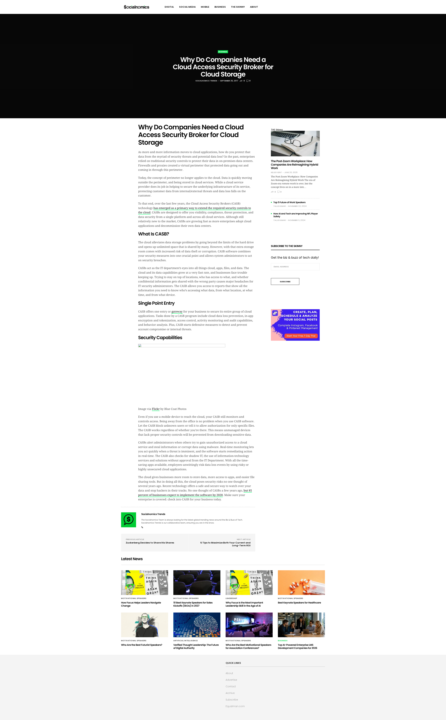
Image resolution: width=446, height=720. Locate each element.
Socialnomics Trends (206, 80)
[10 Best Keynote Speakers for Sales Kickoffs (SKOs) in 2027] (196, 582)
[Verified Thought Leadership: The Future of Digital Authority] (196, 625)
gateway (176, 311)
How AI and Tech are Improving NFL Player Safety (295, 215)
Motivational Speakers (134, 598)
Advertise (231, 680)
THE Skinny (238, 7)
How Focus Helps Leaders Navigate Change (141, 604)
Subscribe (232, 699)
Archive (230, 693)
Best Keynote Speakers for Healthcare (299, 602)
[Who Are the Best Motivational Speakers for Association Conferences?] (249, 625)
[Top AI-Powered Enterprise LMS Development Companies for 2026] (301, 625)
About (254, 7)
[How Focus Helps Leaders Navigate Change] (144, 582)
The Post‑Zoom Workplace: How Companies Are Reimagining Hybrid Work (294, 164)
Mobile (205, 7)
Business (220, 7)
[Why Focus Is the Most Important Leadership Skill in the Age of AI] (249, 582)
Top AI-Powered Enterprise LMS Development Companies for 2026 (297, 646)
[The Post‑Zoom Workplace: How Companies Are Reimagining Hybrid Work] (295, 143)
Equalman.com (235, 706)
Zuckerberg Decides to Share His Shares (150, 542)
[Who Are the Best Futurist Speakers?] (144, 625)
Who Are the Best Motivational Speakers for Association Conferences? (248, 646)
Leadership (231, 598)
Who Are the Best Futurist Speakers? (141, 645)
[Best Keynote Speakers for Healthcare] (301, 582)
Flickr (156, 409)
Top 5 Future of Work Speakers (289, 202)
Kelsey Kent (276, 172)
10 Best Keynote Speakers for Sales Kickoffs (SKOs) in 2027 (193, 604)
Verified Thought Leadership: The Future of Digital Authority (196, 646)
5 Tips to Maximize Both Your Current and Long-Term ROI (225, 544)
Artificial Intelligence (185, 641)
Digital (169, 7)
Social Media (187, 7)
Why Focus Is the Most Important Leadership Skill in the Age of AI (244, 604)
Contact (231, 686)
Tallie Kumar (279, 206)
